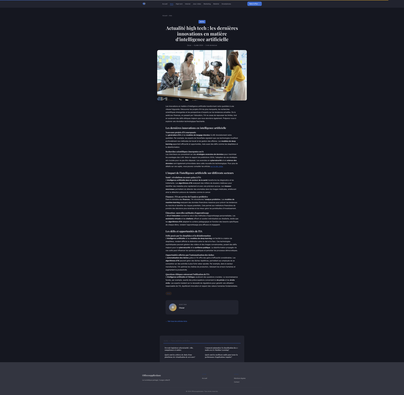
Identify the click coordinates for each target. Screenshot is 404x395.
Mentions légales (240, 378)
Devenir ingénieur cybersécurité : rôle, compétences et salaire (179, 349)
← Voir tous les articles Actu (176, 321)
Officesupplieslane (151, 375)
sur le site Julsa (217, 166)
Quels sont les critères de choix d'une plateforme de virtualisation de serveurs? (180, 356)
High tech (179, 4)
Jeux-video (197, 4)
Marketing (207, 4)
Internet (187, 4)
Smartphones (226, 4)
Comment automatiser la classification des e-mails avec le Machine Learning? (221, 349)
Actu (171, 4)
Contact (236, 382)
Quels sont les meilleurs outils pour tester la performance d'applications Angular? (221, 356)
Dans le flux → (254, 4)
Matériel (216, 4)
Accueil (164, 4)
